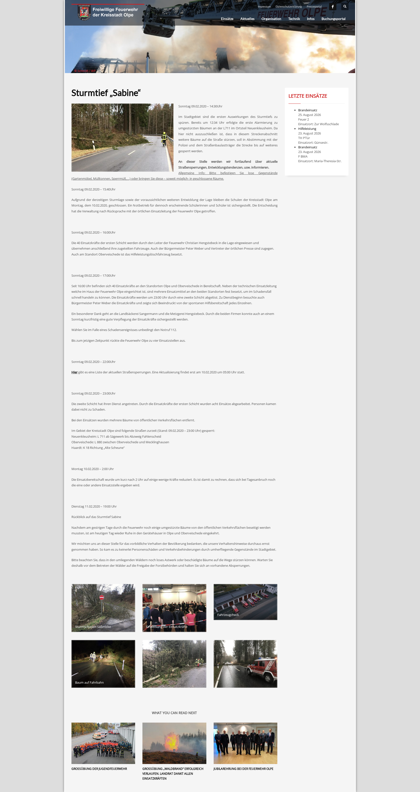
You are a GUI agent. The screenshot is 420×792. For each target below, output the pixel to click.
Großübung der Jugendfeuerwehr (99, 769)
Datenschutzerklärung (289, 6)
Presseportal (314, 6)
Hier (74, 372)
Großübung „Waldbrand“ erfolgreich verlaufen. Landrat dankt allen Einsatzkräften (172, 774)
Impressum (264, 6)
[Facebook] (332, 6)
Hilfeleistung (307, 128)
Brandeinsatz (307, 110)
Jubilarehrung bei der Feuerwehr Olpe (243, 769)
